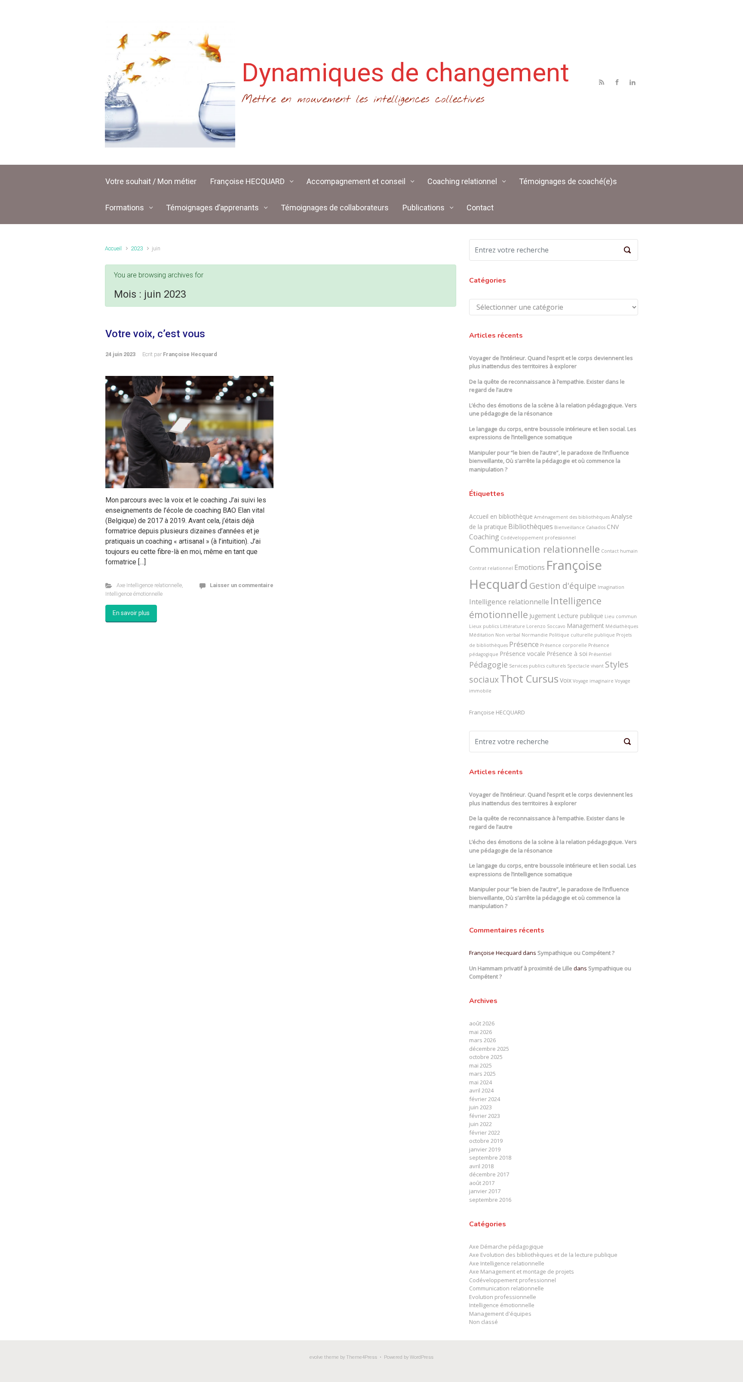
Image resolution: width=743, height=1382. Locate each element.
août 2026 (481, 1023)
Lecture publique (580, 616)
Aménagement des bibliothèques (572, 517)
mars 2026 (482, 1040)
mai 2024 (480, 1082)
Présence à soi (567, 653)
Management (585, 626)
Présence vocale (522, 653)
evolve (316, 1357)
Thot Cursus (529, 678)
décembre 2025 (489, 1049)
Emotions (529, 567)
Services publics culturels (537, 666)
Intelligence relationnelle (509, 601)
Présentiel (600, 654)
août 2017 (481, 1183)
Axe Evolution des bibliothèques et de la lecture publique (543, 1255)
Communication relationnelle (534, 549)
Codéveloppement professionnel (538, 538)
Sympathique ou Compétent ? (575, 953)
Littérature (512, 626)
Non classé (483, 1322)
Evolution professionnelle (502, 1297)
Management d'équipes (500, 1313)
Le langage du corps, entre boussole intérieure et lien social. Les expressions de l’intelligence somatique (552, 433)
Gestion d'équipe (562, 585)
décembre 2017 (489, 1174)
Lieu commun (621, 616)
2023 (137, 248)
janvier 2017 (484, 1191)
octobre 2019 (486, 1141)
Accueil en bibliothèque (501, 516)
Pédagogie (488, 664)
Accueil (113, 248)
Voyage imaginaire (593, 681)
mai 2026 (480, 1032)
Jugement (542, 616)
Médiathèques (621, 626)
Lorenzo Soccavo (545, 626)
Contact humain (619, 551)
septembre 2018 (490, 1157)
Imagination (611, 587)
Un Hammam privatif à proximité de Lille (520, 968)
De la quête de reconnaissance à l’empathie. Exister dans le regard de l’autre (547, 386)
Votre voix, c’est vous (155, 334)
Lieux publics (484, 626)
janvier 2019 (484, 1149)
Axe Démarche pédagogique (506, 1246)
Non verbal (507, 635)
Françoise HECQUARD (497, 712)
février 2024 (484, 1099)
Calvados (595, 527)
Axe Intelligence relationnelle (149, 585)
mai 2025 (480, 1065)
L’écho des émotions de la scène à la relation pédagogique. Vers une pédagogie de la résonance (553, 409)
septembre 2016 (490, 1199)
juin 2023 (480, 1107)
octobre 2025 (486, 1057)
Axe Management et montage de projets (521, 1271)
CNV (613, 527)
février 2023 (484, 1116)
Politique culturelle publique (582, 635)
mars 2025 (482, 1073)
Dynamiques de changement (405, 72)
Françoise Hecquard (190, 354)
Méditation (481, 635)
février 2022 (484, 1132)
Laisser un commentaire (241, 585)
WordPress (421, 1357)
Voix (565, 680)
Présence (524, 644)
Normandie (535, 635)
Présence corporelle (563, 645)
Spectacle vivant (585, 666)
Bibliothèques (530, 526)
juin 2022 (480, 1124)
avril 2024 (481, 1090)
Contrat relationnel (491, 568)
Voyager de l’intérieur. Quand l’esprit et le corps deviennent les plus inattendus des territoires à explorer (551, 362)
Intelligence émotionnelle (134, 594)
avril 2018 (481, 1166)
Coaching (484, 537)
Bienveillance (569, 527)
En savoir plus (131, 612)
